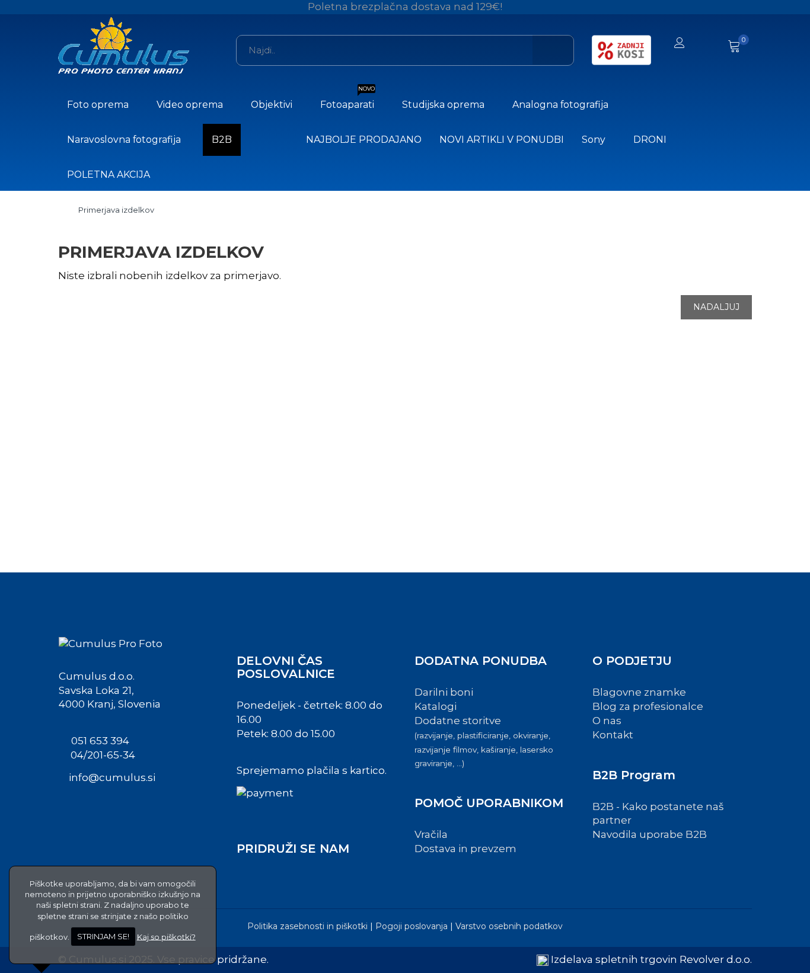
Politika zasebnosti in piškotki (307, 926)
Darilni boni (443, 692)
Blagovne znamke (639, 692)
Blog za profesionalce (647, 706)
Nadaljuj (716, 307)
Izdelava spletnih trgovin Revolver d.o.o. (651, 959)
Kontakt (612, 735)
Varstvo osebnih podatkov (509, 926)
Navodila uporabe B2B (649, 834)
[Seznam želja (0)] (708, 44)
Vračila (431, 834)
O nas (606, 720)
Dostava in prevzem (465, 848)
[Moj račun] (679, 44)
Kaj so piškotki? (166, 936)
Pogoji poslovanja (411, 926)
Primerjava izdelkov (116, 210)
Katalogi (435, 706)
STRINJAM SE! (103, 936)
